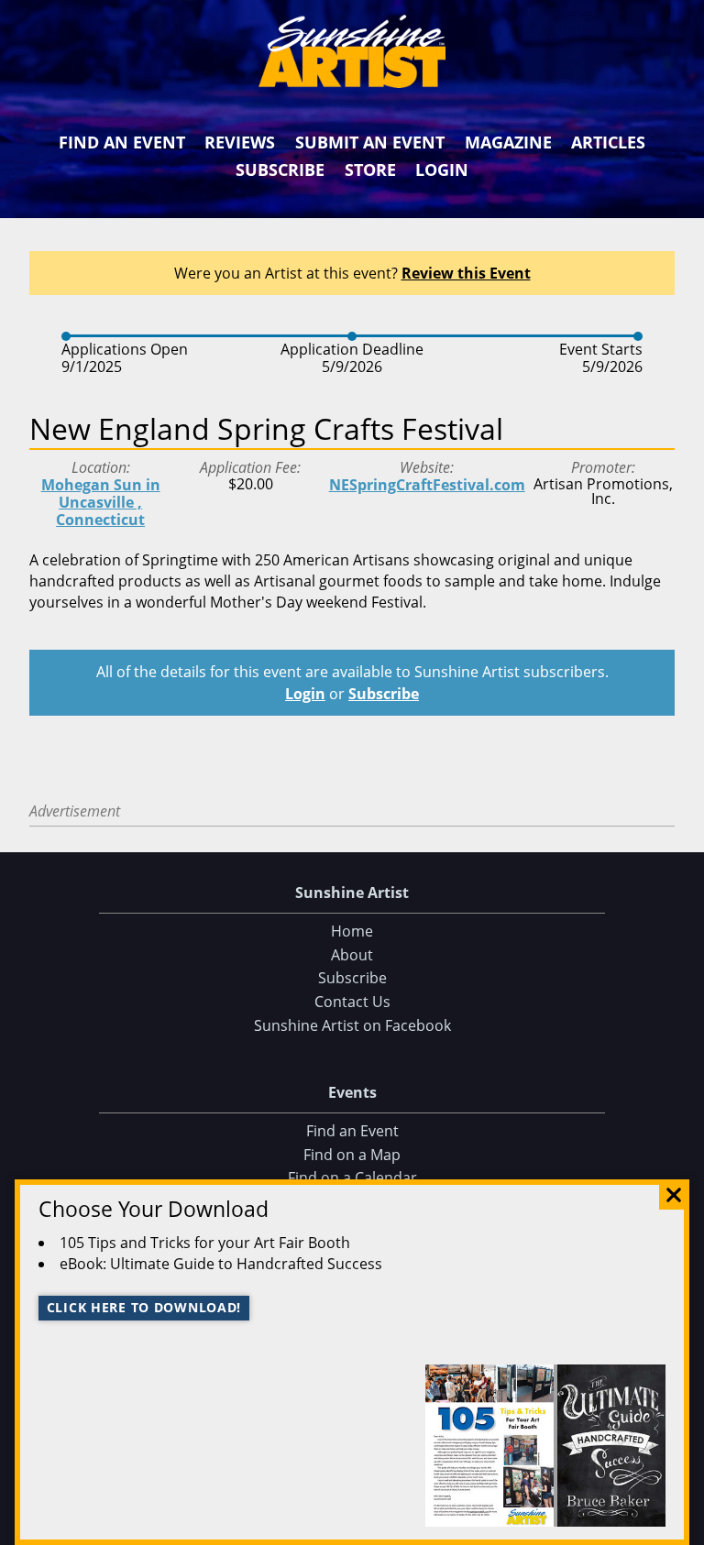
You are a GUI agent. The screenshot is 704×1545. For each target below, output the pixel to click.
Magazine (508, 142)
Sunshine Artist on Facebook (352, 1025)
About (352, 955)
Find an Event (122, 142)
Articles (608, 142)
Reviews (239, 142)
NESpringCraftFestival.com (427, 485)
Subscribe (280, 170)
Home (352, 931)
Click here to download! (144, 1307)
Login (441, 170)
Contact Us (352, 1002)
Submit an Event (370, 142)
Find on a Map (352, 1155)
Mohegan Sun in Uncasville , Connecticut (100, 502)
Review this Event (466, 273)
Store (370, 170)
